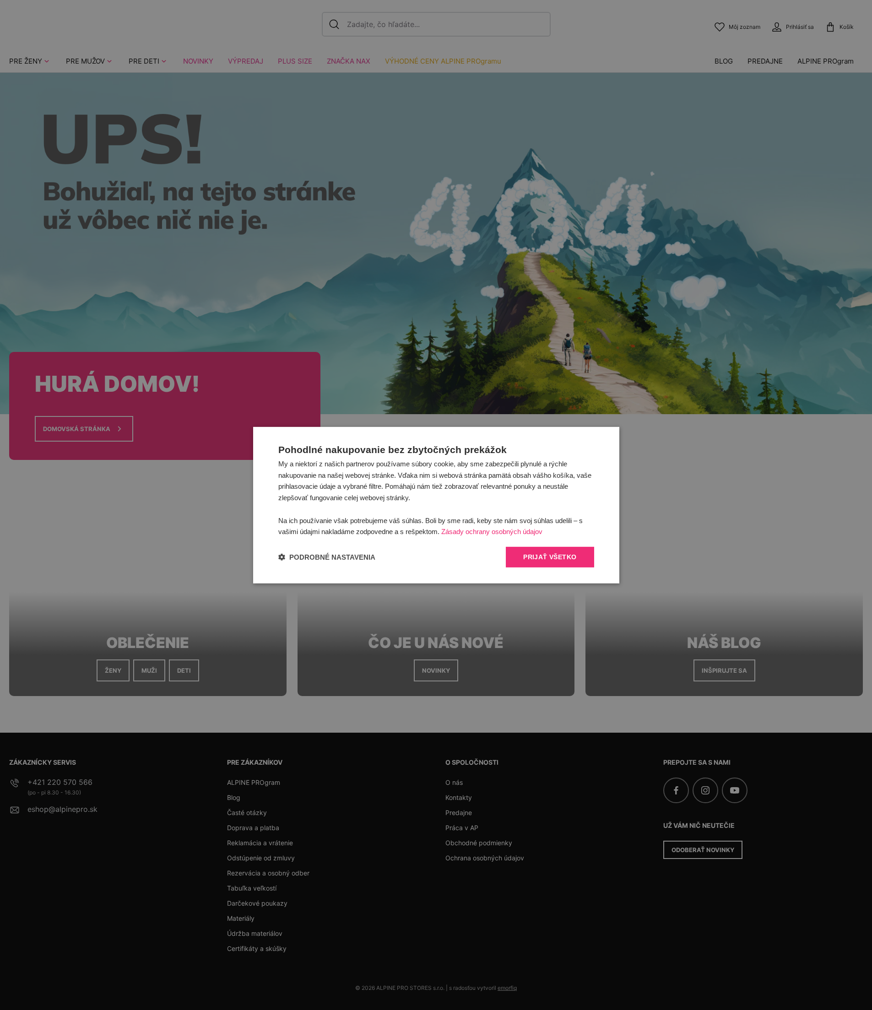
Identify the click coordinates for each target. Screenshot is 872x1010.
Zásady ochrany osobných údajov (491, 531)
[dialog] (436, 505)
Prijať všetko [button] (549, 557)
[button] (326, 557)
